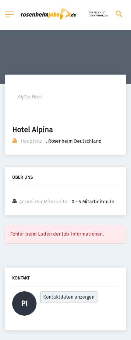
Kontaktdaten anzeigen (68, 297)
